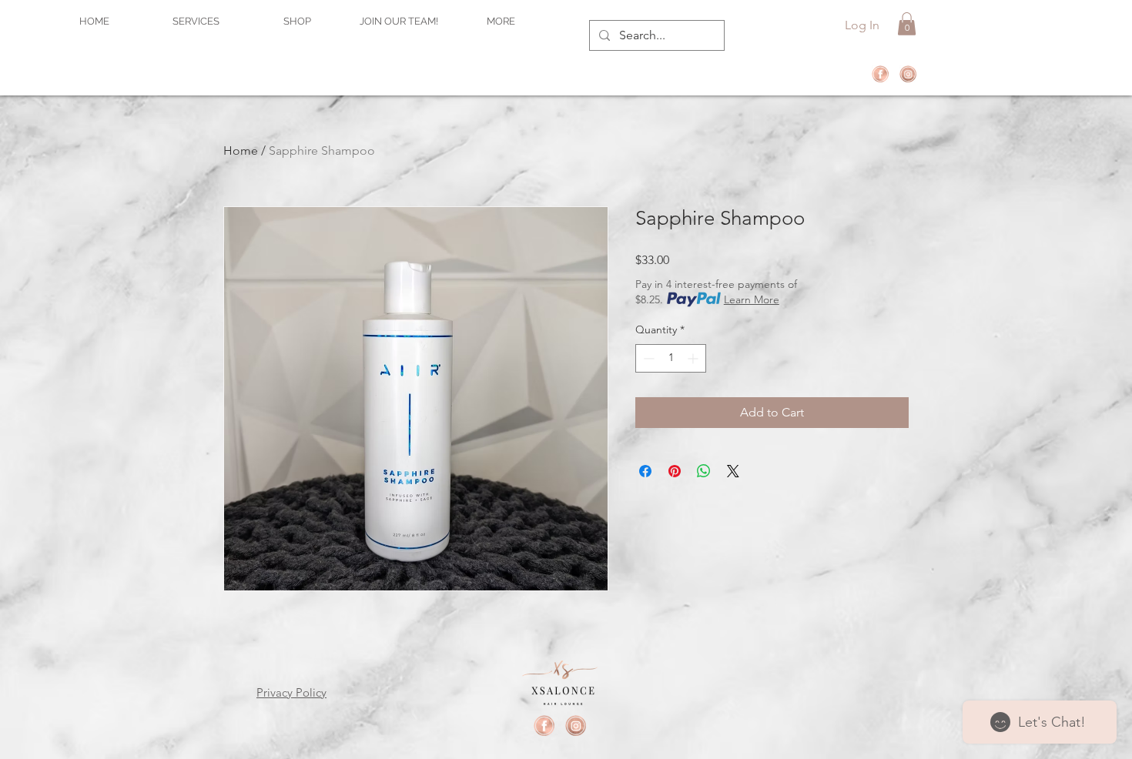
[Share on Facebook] (645, 471)
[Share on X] (733, 471)
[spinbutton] (671, 358)
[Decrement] (647, 358)
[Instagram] (907, 73)
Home (240, 150)
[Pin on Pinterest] (674, 471)
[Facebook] (880, 73)
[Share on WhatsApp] (704, 471)
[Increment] (694, 358)
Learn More (751, 299)
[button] (906, 23)
